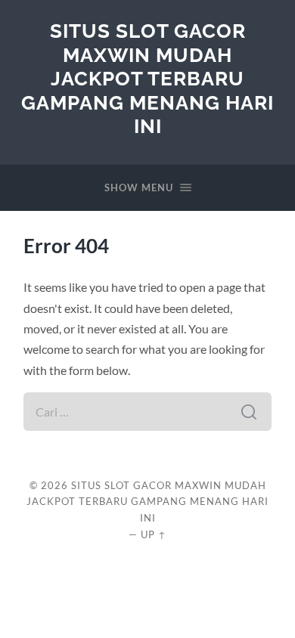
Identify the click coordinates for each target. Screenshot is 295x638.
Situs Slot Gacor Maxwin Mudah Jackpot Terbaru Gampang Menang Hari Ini (147, 78)
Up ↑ (153, 534)
